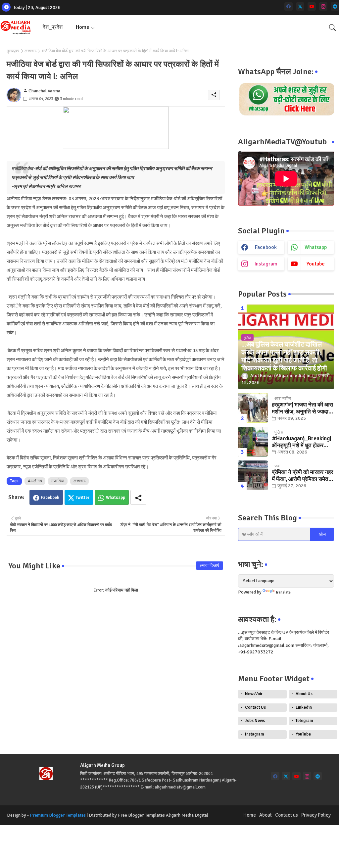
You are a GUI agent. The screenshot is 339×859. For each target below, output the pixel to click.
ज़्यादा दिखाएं (209, 565)
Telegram (304, 720)
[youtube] (312, 6)
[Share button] (138, 497)
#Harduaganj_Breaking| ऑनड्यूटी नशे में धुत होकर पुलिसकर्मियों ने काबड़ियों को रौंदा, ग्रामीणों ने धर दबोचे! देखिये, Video (301, 442)
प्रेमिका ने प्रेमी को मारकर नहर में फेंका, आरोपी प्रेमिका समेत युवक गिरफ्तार (302, 476)
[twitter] (300, 6)
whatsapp (316, 247)
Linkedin (304, 707)
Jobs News (255, 720)
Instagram (254, 734)
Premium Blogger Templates (58, 815)
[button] (332, 27)
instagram (266, 264)
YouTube (303, 734)
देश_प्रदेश (53, 27)
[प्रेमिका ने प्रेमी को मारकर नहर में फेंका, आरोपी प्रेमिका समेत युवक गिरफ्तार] (253, 475)
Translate (283, 592)
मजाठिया (57, 481)
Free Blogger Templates (141, 815)
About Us (304, 693)
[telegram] (335, 6)
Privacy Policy (316, 815)
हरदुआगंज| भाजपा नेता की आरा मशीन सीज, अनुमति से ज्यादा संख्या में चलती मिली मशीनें (302, 408)
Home (82, 27)
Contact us (286, 815)
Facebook (50, 497)
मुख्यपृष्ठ (13, 51)
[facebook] (288, 6)
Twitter (82, 497)
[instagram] (323, 6)
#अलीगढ (35, 481)
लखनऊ (30, 51)
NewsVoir (254, 693)
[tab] (52, 27)
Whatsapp (115, 497)
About (265, 815)
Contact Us (255, 707)
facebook (266, 247)
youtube (316, 264)
